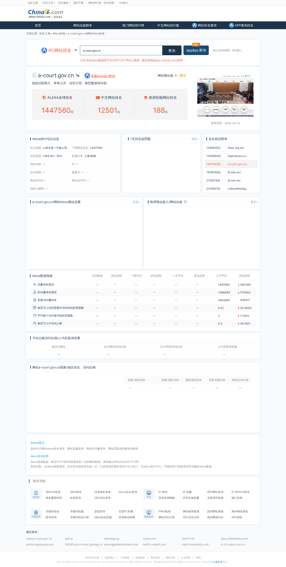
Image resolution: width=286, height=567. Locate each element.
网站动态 (155, 557)
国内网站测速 (215, 511)
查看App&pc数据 (103, 76)
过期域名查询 (102, 492)
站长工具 (44, 33)
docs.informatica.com (234, 538)
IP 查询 (163, 492)
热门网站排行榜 (133, 25)
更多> (195, 138)
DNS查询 (75, 492)
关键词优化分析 (79, 517)
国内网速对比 (215, 517)
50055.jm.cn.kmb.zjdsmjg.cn (84, 544)
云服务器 (217, 561)
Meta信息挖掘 (103, 517)
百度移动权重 (127, 517)
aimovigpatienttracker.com (121, 544)
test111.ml (188, 538)
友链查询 (75, 497)
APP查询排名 (243, 25)
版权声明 (170, 557)
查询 (171, 51)
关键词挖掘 (77, 511)
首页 (38, 25)
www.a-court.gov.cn (39, 538)
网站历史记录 (167, 517)
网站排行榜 (95, 2)
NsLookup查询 (128, 492)
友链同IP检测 (215, 497)
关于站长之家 (92, 557)
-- (59, 354)
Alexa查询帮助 (221, 50)
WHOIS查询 (53, 492)
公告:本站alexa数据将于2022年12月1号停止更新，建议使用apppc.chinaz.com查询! (131, 60)
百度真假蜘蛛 (167, 497)
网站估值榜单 (82, 25)
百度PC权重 (126, 511)
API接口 (237, 50)
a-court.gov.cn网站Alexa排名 (86, 33)
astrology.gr (111, 538)
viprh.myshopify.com (195, 544)
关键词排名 (52, 511)
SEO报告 (237, 517)
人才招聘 (185, 557)
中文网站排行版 (168, 25)
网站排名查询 (207, 25)
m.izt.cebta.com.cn (233, 544)
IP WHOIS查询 (240, 492)
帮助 (198, 557)
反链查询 (99, 511)
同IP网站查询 (215, 492)
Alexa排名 (59, 33)
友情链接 (140, 557)
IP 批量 (187, 492)
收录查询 (51, 517)
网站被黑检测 (191, 511)
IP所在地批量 (191, 497)
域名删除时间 (54, 497)
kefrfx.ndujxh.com (154, 544)
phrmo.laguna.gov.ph (40, 544)
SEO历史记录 (191, 517)
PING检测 (165, 511)
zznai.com (149, 538)
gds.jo (69, 538)
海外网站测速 (240, 511)
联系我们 (109, 557)
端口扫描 (237, 497)
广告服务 (125, 557)
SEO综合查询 (102, 497)
